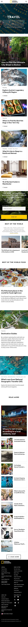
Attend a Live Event (18, 571)
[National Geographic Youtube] (18, 600)
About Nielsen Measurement (4, 582)
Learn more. (14, 232)
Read (5, 95)
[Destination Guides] (14, 330)
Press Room (16, 590)
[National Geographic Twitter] (15, 600)
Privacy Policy (4, 571)
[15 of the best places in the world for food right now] (14, 286)
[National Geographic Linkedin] (15, 603)
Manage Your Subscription (6, 602)
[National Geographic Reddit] (15, 605)
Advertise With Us (17, 592)
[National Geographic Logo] (6, 563)
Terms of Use (4, 569)
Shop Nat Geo (17, 578)
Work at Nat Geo (4, 604)
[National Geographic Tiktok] (18, 603)
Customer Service (5, 598)
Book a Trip (16, 572)
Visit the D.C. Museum (18, 580)
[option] (10, 245)
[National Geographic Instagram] (15, 597)
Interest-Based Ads (5, 579)
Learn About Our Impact (19, 584)
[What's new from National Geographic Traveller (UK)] (14, 373)
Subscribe (3, 596)
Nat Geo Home (17, 569)
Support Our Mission (18, 586)
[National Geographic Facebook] (18, 597)
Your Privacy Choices (5, 584)
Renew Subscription (5, 600)
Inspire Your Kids (17, 576)
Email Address (5, 205)
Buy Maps (16, 574)
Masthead (16, 588)
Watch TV (16, 582)
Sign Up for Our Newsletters (4, 607)
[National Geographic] (14, 1)
